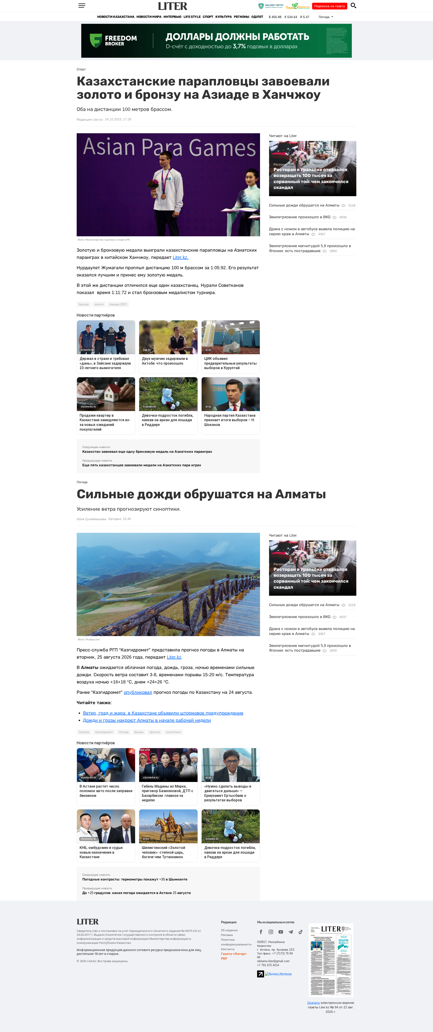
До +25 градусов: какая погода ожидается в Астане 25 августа (136, 893)
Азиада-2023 (118, 304)
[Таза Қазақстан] (299, 6)
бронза (84, 304)
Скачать (313, 1002)
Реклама (227, 935)
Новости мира (148, 17)
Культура (223, 17)
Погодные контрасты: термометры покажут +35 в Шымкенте (134, 879)
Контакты (228, 949)
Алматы (84, 732)
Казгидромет (104, 732)
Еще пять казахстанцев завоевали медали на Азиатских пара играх (141, 465)
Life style (192, 17)
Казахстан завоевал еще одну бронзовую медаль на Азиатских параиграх (147, 451)
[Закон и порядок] (272, 6)
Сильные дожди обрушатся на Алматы (304, 205)
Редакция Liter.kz (90, 119)
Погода (124, 732)
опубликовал (138, 692)
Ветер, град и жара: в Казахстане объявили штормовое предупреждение (163, 712)
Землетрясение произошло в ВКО (299, 217)
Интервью (172, 17)
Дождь (138, 732)
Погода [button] (324, 17)
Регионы (241, 17)
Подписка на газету (329, 6)
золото (99, 304)
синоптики (173, 732)
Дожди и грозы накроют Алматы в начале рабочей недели (147, 720)
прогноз (154, 732)
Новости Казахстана (115, 17)
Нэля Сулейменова (91, 519)
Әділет (257, 17)
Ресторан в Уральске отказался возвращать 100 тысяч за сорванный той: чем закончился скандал (311, 178)
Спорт (208, 17)
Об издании (229, 930)
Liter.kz (174, 657)
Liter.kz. (181, 257)
